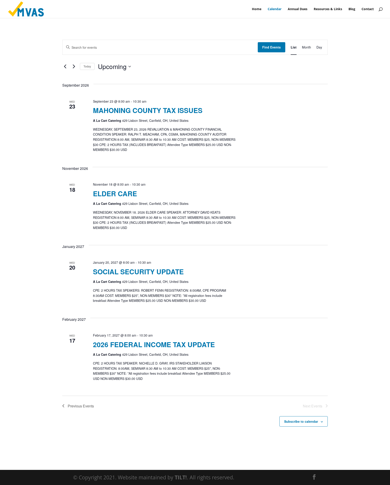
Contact (368, 9)
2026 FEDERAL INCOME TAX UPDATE (154, 344)
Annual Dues (297, 9)
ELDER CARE (115, 193)
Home (256, 9)
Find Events (271, 47)
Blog (351, 9)
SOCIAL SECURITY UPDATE (138, 271)
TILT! (181, 477)
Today (87, 66)
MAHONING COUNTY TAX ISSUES (147, 110)
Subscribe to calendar (301, 421)
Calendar (274, 9)
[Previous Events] (65, 66)
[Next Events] (74, 66)
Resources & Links (328, 9)
